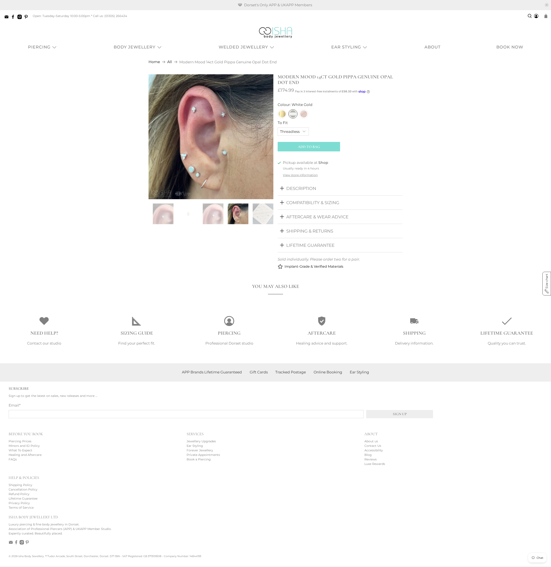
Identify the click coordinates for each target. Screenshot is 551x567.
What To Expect (20, 450)
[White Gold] (292, 113)
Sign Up (400, 414)
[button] (546, 283)
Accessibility (373, 450)
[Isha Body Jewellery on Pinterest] (27, 18)
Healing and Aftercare (25, 455)
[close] (547, 5)
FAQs (13, 459)
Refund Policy (19, 494)
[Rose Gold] (303, 113)
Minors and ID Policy (24, 446)
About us (371, 441)
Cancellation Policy (23, 489)
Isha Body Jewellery (31, 556)
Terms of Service (21, 508)
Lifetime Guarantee (23, 498)
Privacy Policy (19, 503)
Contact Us (372, 446)
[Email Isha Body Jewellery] (7, 18)
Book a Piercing (199, 459)
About (432, 47)
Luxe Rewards (374, 464)
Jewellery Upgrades (201, 441)
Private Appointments (203, 455)
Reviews (370, 459)
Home (154, 62)
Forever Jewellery (200, 450)
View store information (300, 175)
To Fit (283, 123)
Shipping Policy (20, 485)
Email (15, 405)
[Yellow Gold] (282, 113)
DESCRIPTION (301, 188)
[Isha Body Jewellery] (275, 32)
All (169, 62)
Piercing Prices (20, 441)
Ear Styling (346, 47)
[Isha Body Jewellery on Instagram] (20, 18)
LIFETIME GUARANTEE (310, 245)
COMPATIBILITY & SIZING (312, 202)
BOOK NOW (509, 47)
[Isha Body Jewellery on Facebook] (14, 18)
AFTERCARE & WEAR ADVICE (317, 216)
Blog (368, 455)
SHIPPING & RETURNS (309, 231)
